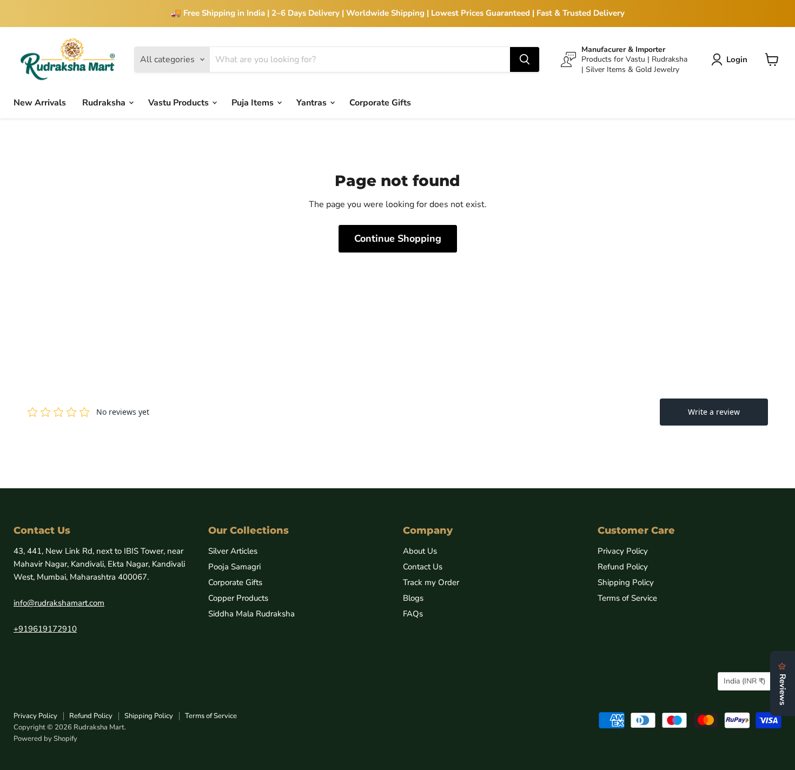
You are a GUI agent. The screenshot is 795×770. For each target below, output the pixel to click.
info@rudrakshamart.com (59, 603)
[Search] (524, 59)
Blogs (413, 598)
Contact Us (422, 566)
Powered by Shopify (45, 739)
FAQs (413, 613)
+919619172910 (45, 628)
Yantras (312, 102)
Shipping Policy (626, 582)
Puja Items (253, 102)
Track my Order (431, 582)
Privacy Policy (623, 551)
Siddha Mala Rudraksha (251, 613)
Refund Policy (623, 566)
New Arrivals (40, 102)
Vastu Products (179, 102)
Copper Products (238, 598)
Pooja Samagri (234, 566)
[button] (731, 59)
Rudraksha (105, 102)
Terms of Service (627, 598)
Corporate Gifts (380, 102)
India (744, 681)
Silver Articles (232, 551)
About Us (420, 551)
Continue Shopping (397, 238)
